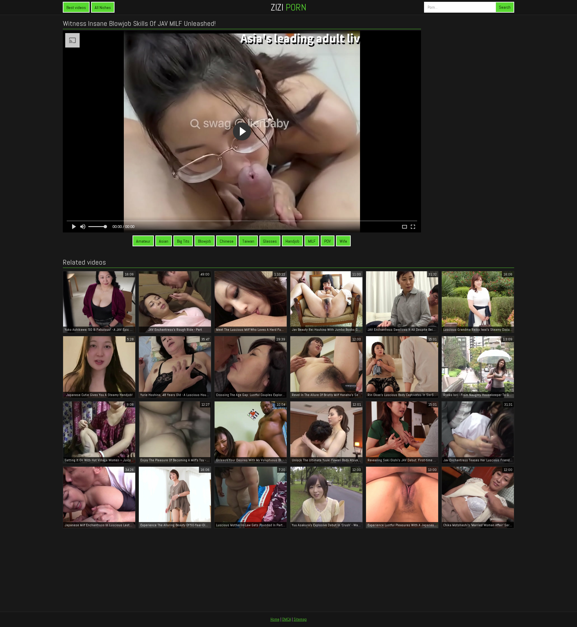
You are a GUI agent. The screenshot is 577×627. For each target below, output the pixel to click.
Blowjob (204, 241)
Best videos (76, 7)
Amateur (143, 241)
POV (327, 241)
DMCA (286, 619)
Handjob (292, 241)
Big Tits (183, 241)
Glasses (270, 241)
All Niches (103, 7)
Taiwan (248, 241)
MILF (312, 241)
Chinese (227, 241)
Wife (343, 241)
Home (274, 619)
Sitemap (300, 619)
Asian (163, 241)
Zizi (288, 7)
